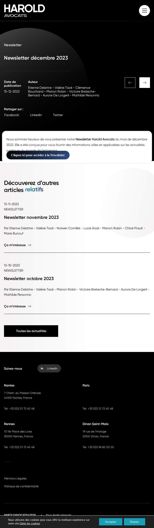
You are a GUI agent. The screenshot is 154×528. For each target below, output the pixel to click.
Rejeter (134, 521)
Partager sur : (13, 109)
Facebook (11, 115)
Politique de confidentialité (21, 486)
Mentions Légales (15, 478)
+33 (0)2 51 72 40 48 (21, 408)
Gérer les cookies (30, 523)
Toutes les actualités (31, 331)
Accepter (110, 521)
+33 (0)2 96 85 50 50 (101, 447)
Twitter (58, 115)
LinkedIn (36, 115)
